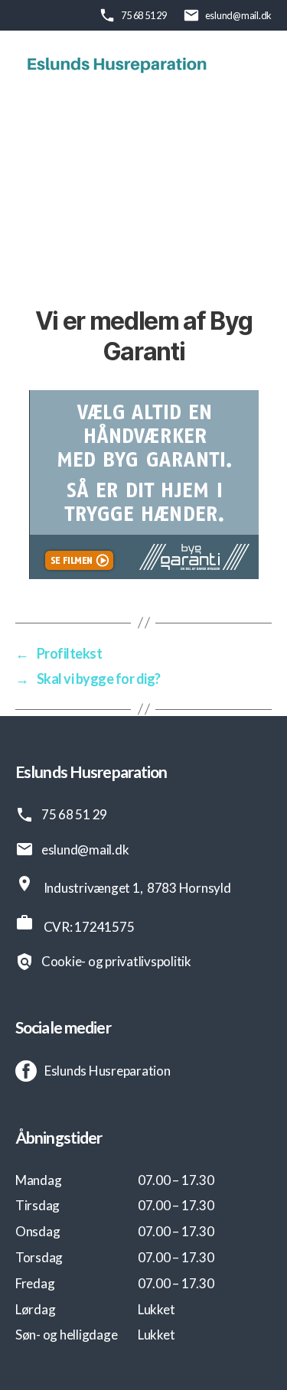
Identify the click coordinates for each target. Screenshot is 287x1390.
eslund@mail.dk (238, 15)
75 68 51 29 (143, 15)
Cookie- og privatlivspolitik (116, 961)
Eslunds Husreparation (107, 1071)
